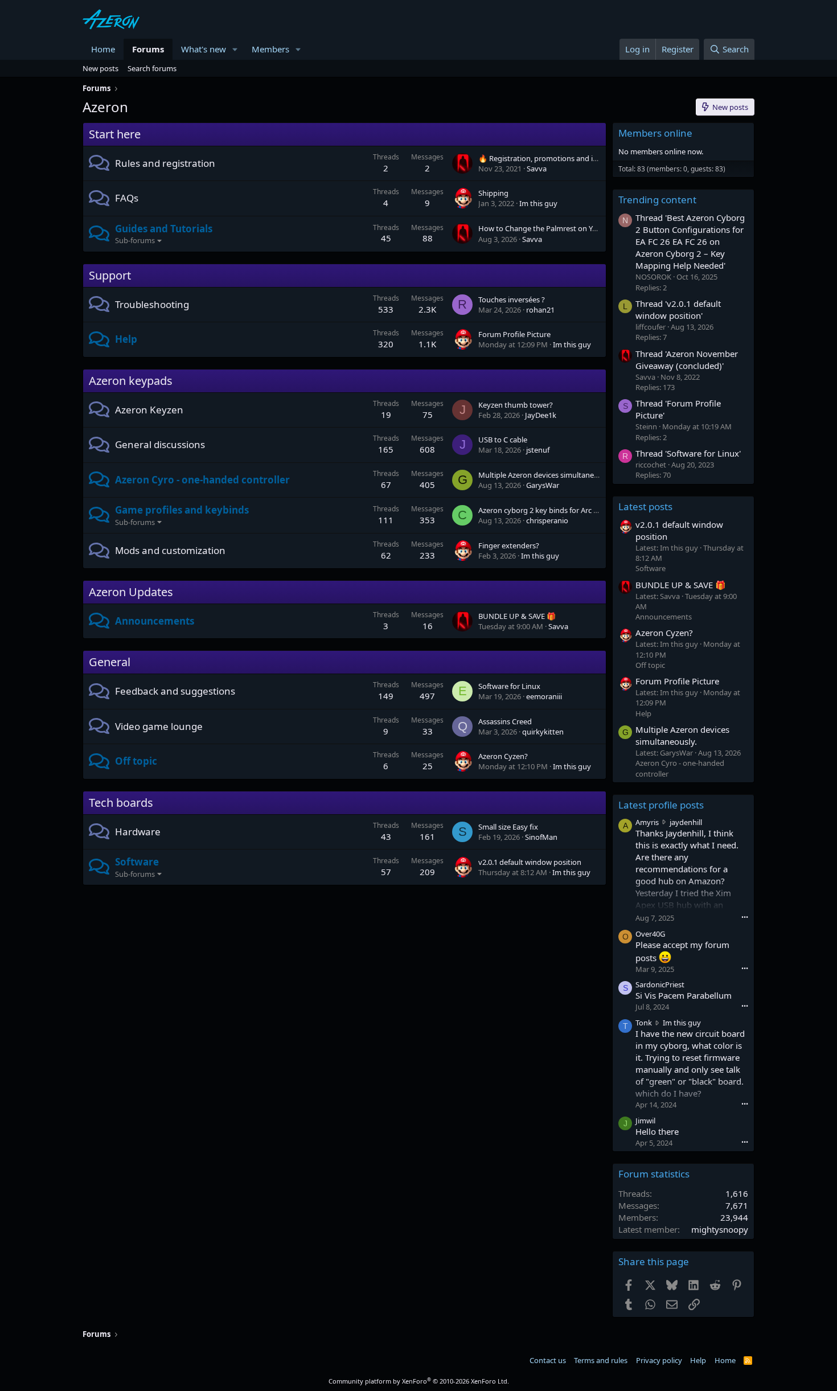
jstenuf (537, 450)
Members (270, 49)
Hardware (138, 831)
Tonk (643, 1022)
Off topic (136, 761)
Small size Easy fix (508, 827)
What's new (203, 49)
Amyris (647, 822)
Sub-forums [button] (135, 240)
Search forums (152, 68)
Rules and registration (165, 163)
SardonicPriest (659, 984)
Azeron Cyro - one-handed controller (202, 479)
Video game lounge (159, 726)
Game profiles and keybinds (182, 509)
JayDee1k (540, 415)
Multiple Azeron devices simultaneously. (545, 475)
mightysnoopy (719, 1229)
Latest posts (645, 506)
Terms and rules (600, 1360)
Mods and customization (170, 550)
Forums (148, 49)
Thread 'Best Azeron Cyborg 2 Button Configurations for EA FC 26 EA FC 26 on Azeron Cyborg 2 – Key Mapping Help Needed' (690, 241)
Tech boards (121, 802)
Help (126, 339)
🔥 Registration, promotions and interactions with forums (576, 158)
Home (103, 49)
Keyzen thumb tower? (515, 405)
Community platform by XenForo (419, 1381)
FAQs (126, 197)
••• (744, 917)
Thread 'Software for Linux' (688, 453)
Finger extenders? (508, 545)
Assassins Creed (505, 721)
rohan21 (540, 310)
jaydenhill (686, 822)
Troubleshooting (152, 304)
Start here (115, 134)
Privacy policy (659, 1360)
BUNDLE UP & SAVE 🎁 (517, 616)
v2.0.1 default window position (529, 862)
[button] (235, 49)
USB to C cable (502, 439)
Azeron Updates (131, 592)
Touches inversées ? (511, 299)
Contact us (548, 1360)
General (109, 662)
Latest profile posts (661, 804)
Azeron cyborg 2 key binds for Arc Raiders (548, 510)
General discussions (160, 444)
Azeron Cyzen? (503, 756)
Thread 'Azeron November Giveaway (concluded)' (686, 359)
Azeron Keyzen (149, 409)
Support (110, 275)
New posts (100, 68)
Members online (655, 132)
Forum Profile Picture (514, 334)
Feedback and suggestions (175, 690)
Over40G (650, 934)
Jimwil (645, 1120)
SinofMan (541, 837)
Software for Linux (509, 686)
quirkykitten (543, 732)
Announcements (154, 620)
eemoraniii (544, 696)
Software (137, 861)
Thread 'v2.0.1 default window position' (678, 309)
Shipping (493, 193)
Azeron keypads (131, 380)
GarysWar (542, 485)
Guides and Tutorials (163, 228)
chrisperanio (547, 520)
